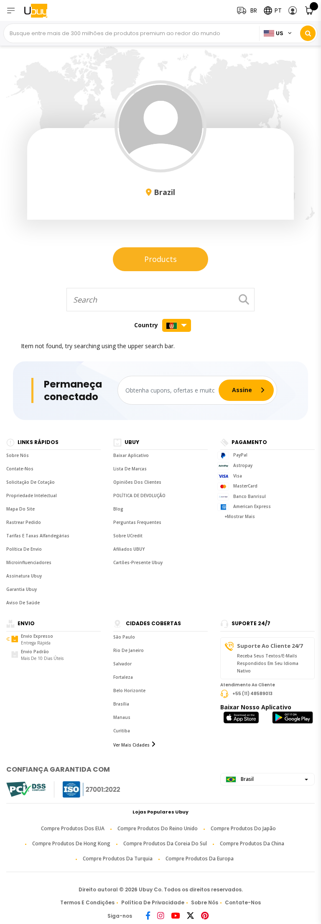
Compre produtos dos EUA (72, 828)
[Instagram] (161, 916)
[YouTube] (175, 916)
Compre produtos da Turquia (118, 858)
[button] (293, 10)
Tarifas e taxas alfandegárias (37, 536)
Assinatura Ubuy (24, 576)
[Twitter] (190, 916)
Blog (118, 509)
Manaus (121, 717)
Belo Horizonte (129, 690)
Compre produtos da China (252, 843)
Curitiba (121, 731)
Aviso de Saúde (23, 603)
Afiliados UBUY (129, 549)
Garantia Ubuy (21, 589)
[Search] (308, 33)
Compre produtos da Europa (200, 858)
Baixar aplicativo (131, 455)
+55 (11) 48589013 (252, 693)
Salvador (122, 664)
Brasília (121, 704)
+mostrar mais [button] (239, 516)
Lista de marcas (130, 469)
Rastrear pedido (23, 522)
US (279, 33)
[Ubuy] (41, 10)
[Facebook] (148, 916)
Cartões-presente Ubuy (138, 562)
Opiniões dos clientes (137, 482)
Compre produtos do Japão (243, 828)
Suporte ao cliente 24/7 (270, 645)
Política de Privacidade (152, 902)
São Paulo (124, 637)
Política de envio (24, 549)
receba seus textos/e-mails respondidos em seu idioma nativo (267, 663)
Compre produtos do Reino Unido (157, 828)
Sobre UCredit (128, 536)
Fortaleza (123, 677)
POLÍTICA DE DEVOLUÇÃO (139, 495)
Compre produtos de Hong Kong (71, 843)
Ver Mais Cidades (131, 745)
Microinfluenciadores (28, 562)
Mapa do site (20, 509)
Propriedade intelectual (31, 495)
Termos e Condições (87, 902)
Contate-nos (19, 469)
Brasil (246, 779)
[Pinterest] (205, 916)
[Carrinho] (309, 10)
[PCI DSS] (26, 789)
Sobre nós (17, 455)
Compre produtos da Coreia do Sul (165, 843)
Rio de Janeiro (128, 650)
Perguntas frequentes (137, 522)
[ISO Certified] (83, 789)
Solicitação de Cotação (30, 482)
